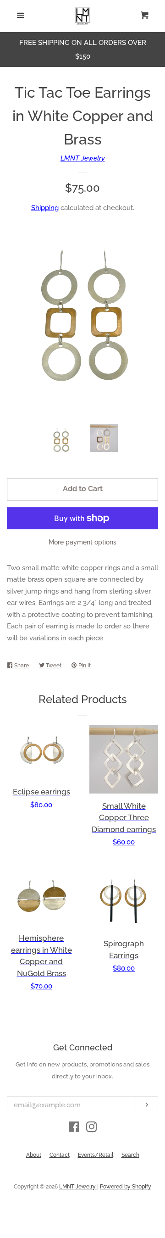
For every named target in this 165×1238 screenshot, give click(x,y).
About (33, 1155)
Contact (60, 1155)
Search (130, 1155)
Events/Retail (95, 1155)
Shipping (45, 208)
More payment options (82, 542)
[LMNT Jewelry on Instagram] (91, 1129)
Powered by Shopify (125, 1186)
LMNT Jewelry (82, 158)
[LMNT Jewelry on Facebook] (74, 1129)
